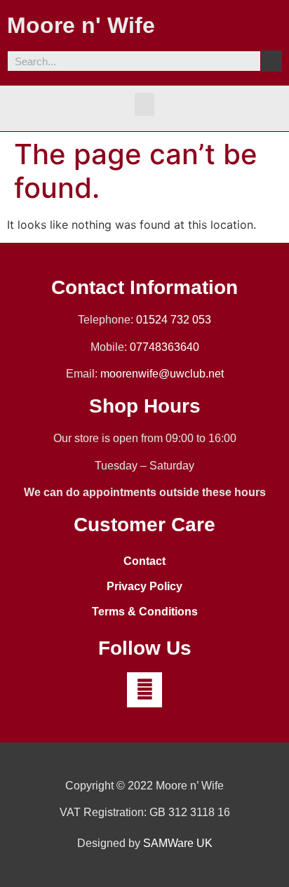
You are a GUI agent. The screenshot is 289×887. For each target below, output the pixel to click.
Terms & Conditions (145, 612)
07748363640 (164, 347)
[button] (144, 104)
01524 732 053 (173, 320)
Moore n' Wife (81, 25)
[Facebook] (144, 689)
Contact (144, 561)
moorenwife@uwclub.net (162, 374)
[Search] (271, 61)
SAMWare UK (178, 843)
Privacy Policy (144, 586)
